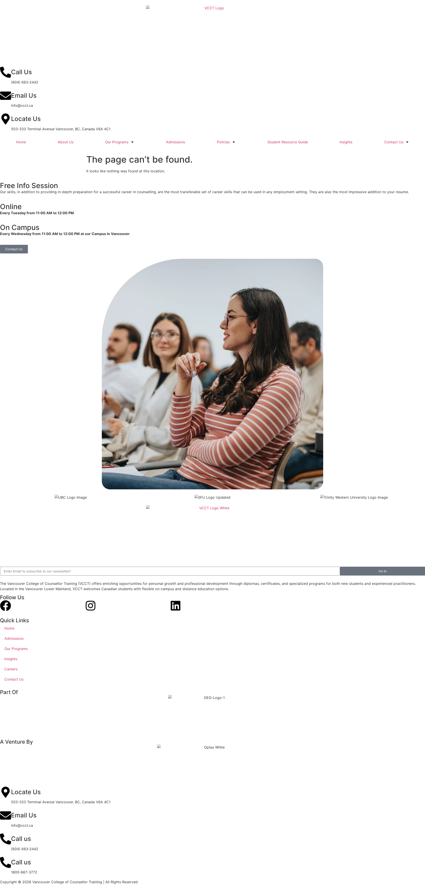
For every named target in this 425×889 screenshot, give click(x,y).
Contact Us (393, 142)
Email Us (24, 95)
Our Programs (116, 142)
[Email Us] (5, 95)
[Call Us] (5, 72)
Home (21, 142)
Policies (223, 142)
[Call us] (5, 838)
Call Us (21, 72)
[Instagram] (90, 605)
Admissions (175, 142)
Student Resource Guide (287, 142)
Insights (346, 142)
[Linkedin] (175, 605)
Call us (21, 838)
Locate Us (26, 119)
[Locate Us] (5, 118)
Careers (10, 669)
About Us (65, 142)
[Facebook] (5, 605)
